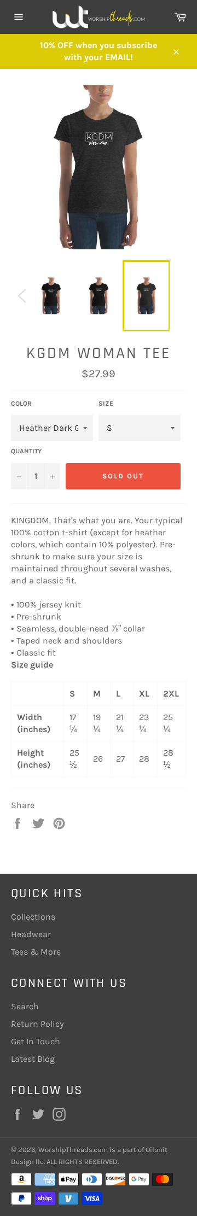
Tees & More (36, 951)
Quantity (26, 451)
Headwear (31, 934)
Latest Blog (33, 1059)
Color (21, 403)
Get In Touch (35, 1041)
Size (106, 403)
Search (25, 1006)
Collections (33, 916)
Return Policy (37, 1024)
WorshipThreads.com (73, 1149)
